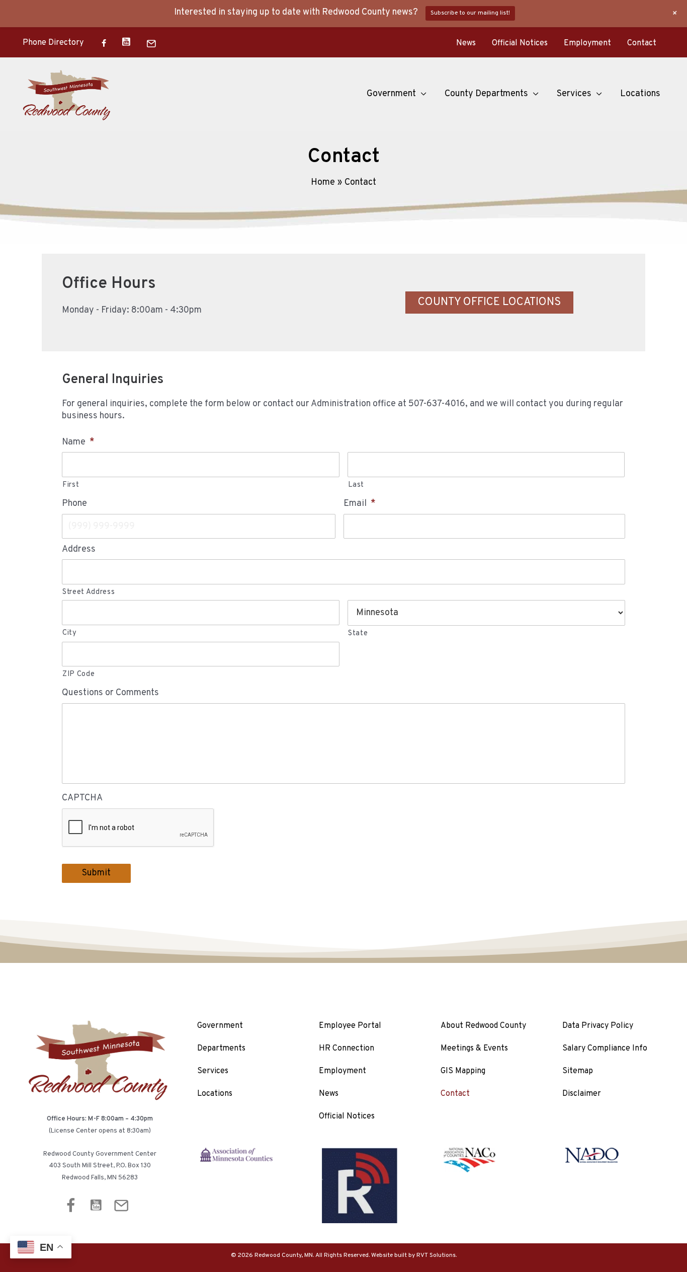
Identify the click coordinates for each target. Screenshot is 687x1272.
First (70, 485)
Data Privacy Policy (597, 1026)
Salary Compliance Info (604, 1048)
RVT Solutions (436, 1255)
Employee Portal (350, 1026)
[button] (421, 94)
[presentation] (138, 828)
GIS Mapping (463, 1071)
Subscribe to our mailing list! (470, 13)
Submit (96, 873)
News (466, 43)
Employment (587, 43)
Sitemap (577, 1071)
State (358, 633)
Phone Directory (53, 43)
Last (356, 485)
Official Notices (520, 43)
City (69, 633)
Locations (214, 1094)
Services (212, 1071)
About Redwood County (483, 1026)
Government (220, 1026)
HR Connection (346, 1048)
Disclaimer (581, 1094)
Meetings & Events (474, 1048)
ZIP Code (78, 674)
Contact (641, 43)
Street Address (88, 592)
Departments (221, 1048)
